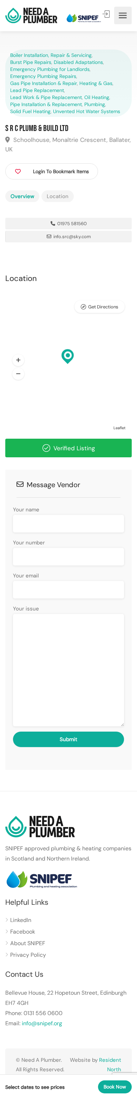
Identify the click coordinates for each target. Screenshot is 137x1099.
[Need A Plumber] (31, 16)
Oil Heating (96, 97)
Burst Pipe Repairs (30, 62)
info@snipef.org (42, 1023)
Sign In (106, 14)
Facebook (22, 931)
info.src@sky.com (72, 237)
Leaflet (119, 427)
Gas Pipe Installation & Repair (43, 83)
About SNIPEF (27, 943)
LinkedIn (20, 920)
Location (57, 196)
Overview (22, 196)
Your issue (26, 608)
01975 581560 (71, 224)
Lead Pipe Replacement (37, 90)
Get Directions (103, 307)
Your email (26, 575)
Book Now (115, 1087)
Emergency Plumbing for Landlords (50, 69)
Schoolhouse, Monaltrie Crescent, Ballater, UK (68, 144)
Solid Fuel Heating (30, 111)
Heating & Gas (95, 83)
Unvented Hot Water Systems (86, 111)
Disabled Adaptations (78, 62)
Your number (29, 542)
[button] (18, 360)
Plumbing (94, 104)
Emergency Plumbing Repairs (43, 76)
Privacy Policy (28, 955)
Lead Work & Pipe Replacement (46, 97)
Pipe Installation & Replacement (46, 104)
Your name (26, 509)
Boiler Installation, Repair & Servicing (51, 55)
